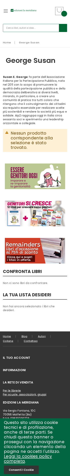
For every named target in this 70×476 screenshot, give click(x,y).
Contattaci (31, 341)
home (7, 336)
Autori (42, 336)
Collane (8, 341)
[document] (35, 447)
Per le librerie (12, 391)
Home (7, 42)
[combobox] (35, 28)
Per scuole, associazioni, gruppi (24, 394)
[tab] (35, 358)
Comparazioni (49, 13)
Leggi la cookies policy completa (28, 458)
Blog (24, 336)
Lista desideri (50, 8)
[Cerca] (63, 28)
